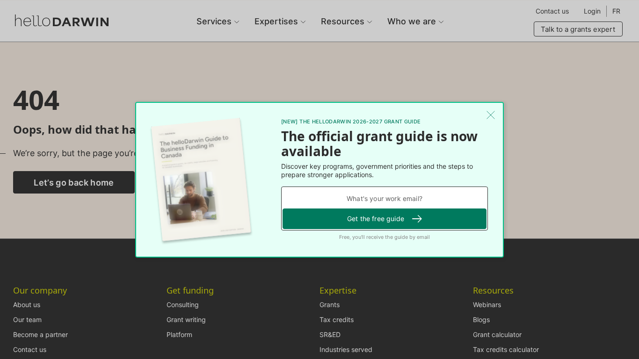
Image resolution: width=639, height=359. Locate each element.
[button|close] (490, 115)
